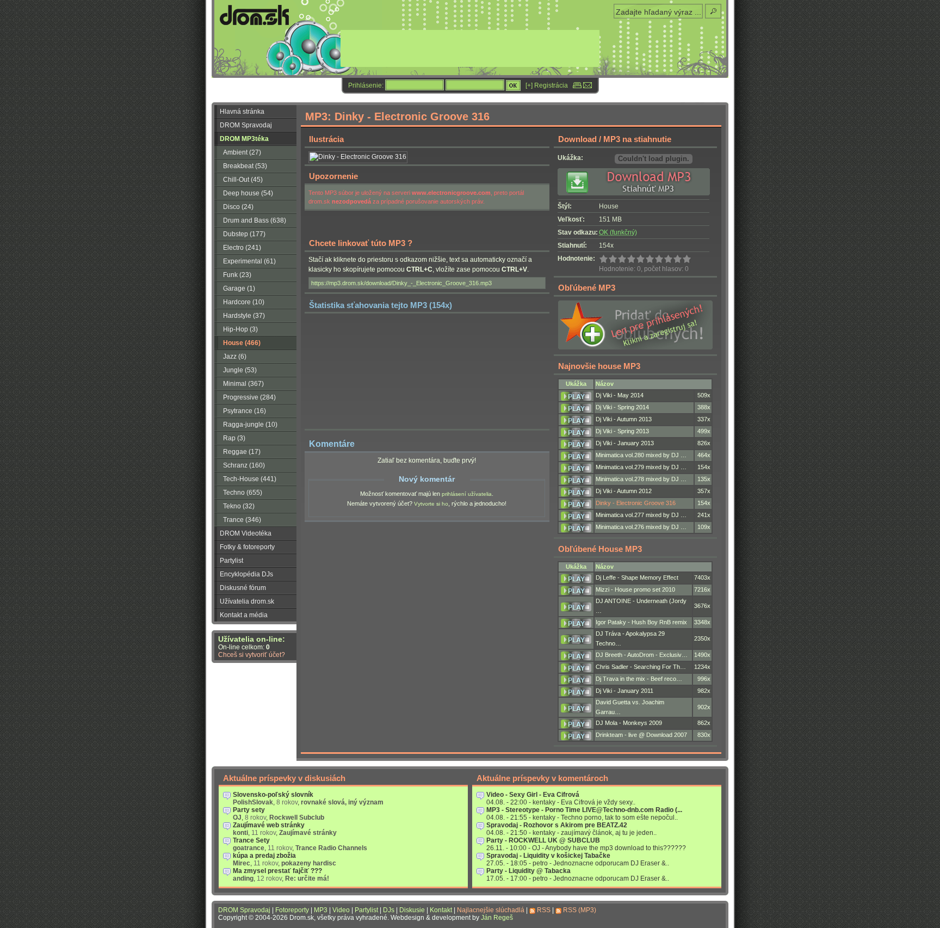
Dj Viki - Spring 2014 (622, 407)
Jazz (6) (234, 356)
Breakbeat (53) (245, 166)
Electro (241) (242, 247)
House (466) (242, 343)
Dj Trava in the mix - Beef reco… (639, 678)
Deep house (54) (248, 193)
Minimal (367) (243, 384)
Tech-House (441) (249, 479)
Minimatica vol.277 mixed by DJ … (641, 515)
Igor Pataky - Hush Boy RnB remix (641, 622)
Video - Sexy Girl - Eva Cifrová (532, 794)
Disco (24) (238, 207)
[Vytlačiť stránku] (577, 85)
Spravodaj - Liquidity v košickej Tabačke (548, 855)
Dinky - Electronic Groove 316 (636, 503)
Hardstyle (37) (244, 315)
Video (341, 910)
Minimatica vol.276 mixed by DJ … (641, 527)
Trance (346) (242, 520)
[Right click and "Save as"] (638, 193)
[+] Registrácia (546, 85)
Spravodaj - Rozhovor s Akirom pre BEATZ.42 (556, 825)
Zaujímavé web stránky (269, 825)
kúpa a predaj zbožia (264, 855)
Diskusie (412, 910)
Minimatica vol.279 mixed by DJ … (641, 467)
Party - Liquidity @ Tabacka (528, 871)
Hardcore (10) (243, 302)
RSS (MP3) (579, 910)
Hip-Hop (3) (240, 329)
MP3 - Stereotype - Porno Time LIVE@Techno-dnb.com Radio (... (584, 810)
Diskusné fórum (243, 588)
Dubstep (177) (244, 234)
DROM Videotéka (245, 533)
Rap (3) (234, 438)
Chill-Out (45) (243, 179)
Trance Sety (251, 840)
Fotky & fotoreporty (247, 547)
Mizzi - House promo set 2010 (635, 589)
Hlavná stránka (242, 111)
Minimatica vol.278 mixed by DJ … (641, 479)
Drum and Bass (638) (254, 220)
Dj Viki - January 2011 (624, 690)
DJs (388, 910)
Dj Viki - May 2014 (620, 395)
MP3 (320, 910)
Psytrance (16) (244, 411)
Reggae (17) (242, 452)
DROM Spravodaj (246, 125)
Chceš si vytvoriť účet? (251, 655)
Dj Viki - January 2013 (625, 443)
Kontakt (441, 910)
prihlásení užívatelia (467, 494)
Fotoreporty (292, 910)
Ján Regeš (497, 917)
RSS (544, 910)
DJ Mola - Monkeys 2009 (629, 723)
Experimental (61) (249, 261)
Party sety (249, 810)
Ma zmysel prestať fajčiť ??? (277, 871)
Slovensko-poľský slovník (273, 794)
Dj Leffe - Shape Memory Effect (637, 577)
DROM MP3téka (244, 139)
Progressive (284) (249, 397)
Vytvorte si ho (431, 504)
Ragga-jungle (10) (250, 424)
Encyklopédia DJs (246, 574)
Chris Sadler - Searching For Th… (641, 666)
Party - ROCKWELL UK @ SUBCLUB (543, 840)
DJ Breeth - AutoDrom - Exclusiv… (642, 655)
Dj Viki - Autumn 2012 (624, 491)
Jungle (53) (240, 370)
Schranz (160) (244, 465)
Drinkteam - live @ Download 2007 (641, 735)
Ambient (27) (242, 152)
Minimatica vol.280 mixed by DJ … (641, 455)
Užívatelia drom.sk (247, 601)
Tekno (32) (239, 506)
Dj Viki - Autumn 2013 (624, 419)
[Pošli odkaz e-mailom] (587, 85)
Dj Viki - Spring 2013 (622, 431)
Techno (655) (242, 492)
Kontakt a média (244, 615)
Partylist (231, 560)
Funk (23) (237, 275)
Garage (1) (239, 288)
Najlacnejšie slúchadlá (490, 910)
